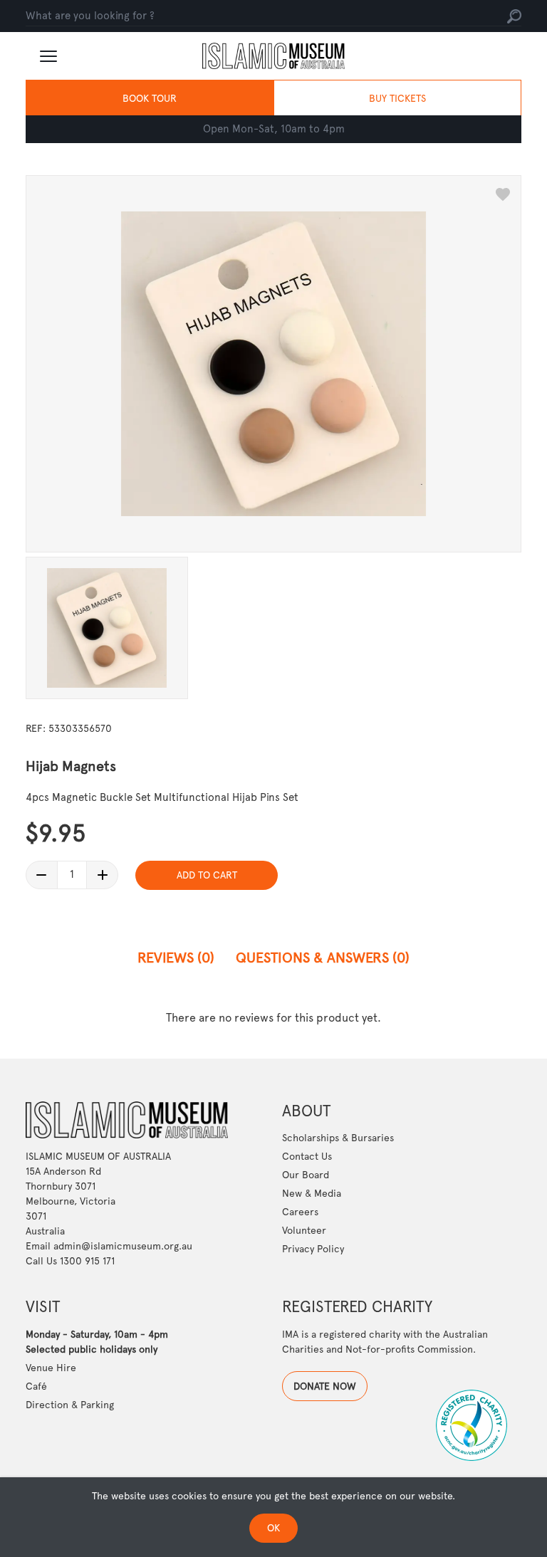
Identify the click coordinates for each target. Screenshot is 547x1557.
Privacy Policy (313, 1248)
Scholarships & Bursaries (338, 1137)
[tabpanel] (273, 1017)
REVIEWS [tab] (175, 957)
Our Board (305, 1174)
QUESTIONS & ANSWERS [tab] (323, 957)
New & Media (311, 1193)
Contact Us (307, 1156)
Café (36, 1386)
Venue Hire (51, 1367)
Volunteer (304, 1230)
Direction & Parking (70, 1404)
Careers (300, 1211)
